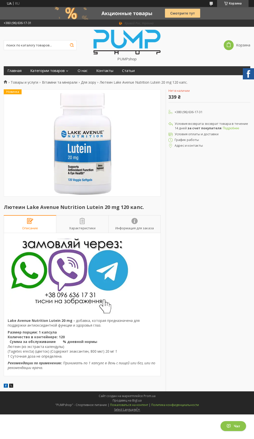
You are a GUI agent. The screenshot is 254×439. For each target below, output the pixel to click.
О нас (83, 70)
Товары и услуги (24, 82)
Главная (14, 70)
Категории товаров (47, 70)
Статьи (128, 70)
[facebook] (6, 386)
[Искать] (72, 45)
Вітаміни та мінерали (59, 82)
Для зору (88, 82)
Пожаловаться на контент (129, 405)
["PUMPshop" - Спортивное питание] (127, 41)
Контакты (104, 70)
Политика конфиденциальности (175, 405)
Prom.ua (150, 396)
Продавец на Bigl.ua (127, 400)
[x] (11, 386)
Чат (237, 426)
